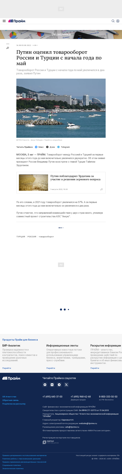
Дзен (52, 147)
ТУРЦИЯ (20, 236)
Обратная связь (10, 400)
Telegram (65, 147)
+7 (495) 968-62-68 (81, 398)
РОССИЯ (32, 236)
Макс (41, 147)
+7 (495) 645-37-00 (52, 396)
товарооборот (46, 236)
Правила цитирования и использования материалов (24, 455)
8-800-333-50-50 (108, 398)
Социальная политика (11, 465)
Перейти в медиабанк (53, 140)
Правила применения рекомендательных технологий (24, 462)
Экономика (61, 34)
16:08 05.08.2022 (23, 45)
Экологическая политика (13, 468)
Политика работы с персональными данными (21, 459)
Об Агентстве (9, 396)
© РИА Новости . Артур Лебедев (29, 140)
